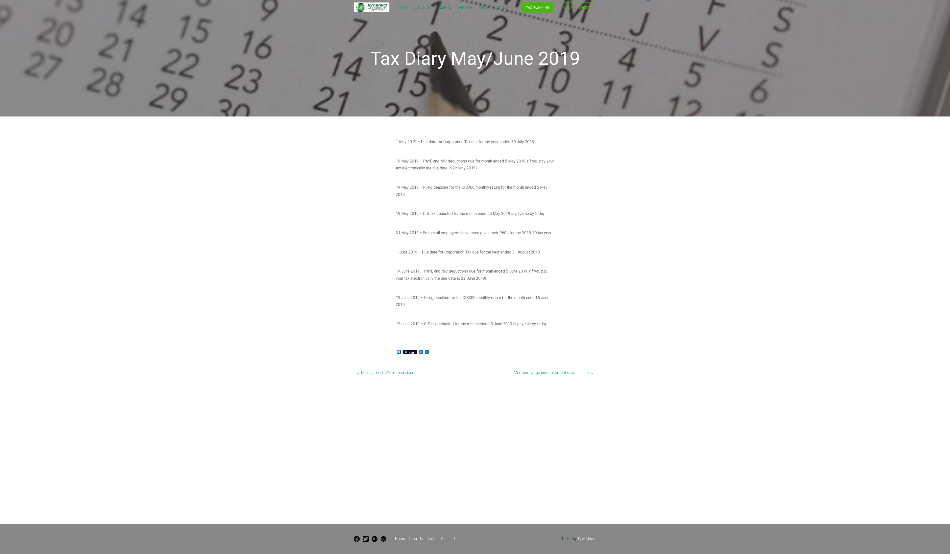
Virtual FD (443, 7)
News (483, 7)
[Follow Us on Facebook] (357, 539)
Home (402, 7)
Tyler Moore (586, 539)
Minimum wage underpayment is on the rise (554, 372)
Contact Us (449, 539)
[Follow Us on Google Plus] (375, 539)
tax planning (537, 7)
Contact (501, 7)
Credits (432, 539)
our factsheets (577, 7)
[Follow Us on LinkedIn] (383, 539)
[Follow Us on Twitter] (366, 539)
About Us (421, 7)
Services (465, 7)
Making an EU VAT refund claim (385, 372)
